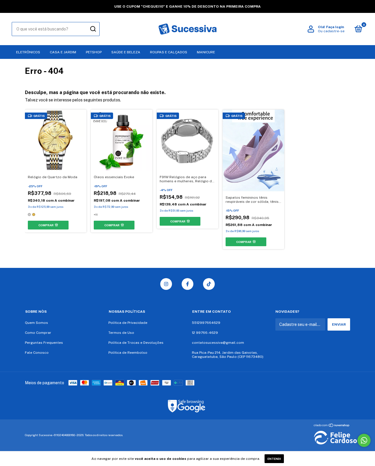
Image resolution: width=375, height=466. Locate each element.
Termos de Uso (121, 333)
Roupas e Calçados (168, 52)
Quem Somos (36, 323)
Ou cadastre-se (331, 31)
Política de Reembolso (127, 353)
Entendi (274, 458)
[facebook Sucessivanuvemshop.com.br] (187, 284)
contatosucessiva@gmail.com (218, 343)
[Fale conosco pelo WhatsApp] (364, 440)
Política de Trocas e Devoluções (135, 343)
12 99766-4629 (205, 333)
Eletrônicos (28, 52)
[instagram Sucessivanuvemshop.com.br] (166, 284)
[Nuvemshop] (331, 426)
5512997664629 (206, 323)
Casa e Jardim (63, 52)
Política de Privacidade (127, 323)
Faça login (335, 27)
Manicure (206, 52)
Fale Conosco (37, 353)
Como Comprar (38, 333)
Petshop (94, 52)
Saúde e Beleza (125, 52)
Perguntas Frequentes (44, 343)
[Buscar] (93, 29)
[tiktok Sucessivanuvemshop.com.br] (209, 284)
